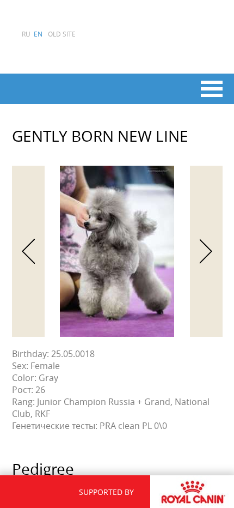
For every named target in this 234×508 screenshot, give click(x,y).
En (38, 33)
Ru (26, 33)
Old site (62, 33)
